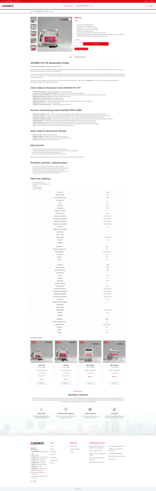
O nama (52, 446)
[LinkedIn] (35, 481)
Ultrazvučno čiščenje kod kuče (95, 450)
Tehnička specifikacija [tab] (80, 57)
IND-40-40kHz (90, 365)
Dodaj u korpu (96, 43)
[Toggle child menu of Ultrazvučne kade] (86, 446)
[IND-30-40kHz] (114, 352)
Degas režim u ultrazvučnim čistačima (117, 456)
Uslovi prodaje (53, 457)
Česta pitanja (151, 1)
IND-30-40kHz (114, 365)
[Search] (145, 6)
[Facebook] (31, 481)
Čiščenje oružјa (112, 459)
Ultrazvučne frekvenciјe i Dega (115, 453)
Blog (91, 5)
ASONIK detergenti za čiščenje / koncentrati (115, 450)
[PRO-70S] (66, 352)
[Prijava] (148, 6)
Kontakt (52, 449)
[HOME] (31, 11)
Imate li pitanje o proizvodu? (81, 48)
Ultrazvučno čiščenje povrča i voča (96, 462)
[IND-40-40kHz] (90, 352)
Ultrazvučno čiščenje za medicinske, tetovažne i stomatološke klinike (97, 447)
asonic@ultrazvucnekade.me (38, 472)
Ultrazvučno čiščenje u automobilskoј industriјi (97, 454)
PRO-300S (42, 365)
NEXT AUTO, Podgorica (8, 1)
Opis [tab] (71, 57)
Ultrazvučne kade (68, 5)
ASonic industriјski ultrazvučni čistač (116, 446)
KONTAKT (146, 1)
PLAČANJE (53, 454)
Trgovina (52, 462)
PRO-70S (65, 365)
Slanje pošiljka (53, 451)
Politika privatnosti (54, 460)
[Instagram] (33, 481)
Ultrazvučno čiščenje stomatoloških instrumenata (96, 458)
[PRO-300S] (42, 352)
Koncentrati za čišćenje (82, 5)
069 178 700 (18, 1)
